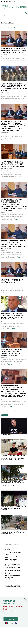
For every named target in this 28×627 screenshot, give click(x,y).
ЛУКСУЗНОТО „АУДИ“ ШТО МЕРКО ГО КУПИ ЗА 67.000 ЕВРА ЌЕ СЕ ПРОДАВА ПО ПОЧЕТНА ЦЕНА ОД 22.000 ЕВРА (13, 50)
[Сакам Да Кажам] (14, 10)
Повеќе (6, 61)
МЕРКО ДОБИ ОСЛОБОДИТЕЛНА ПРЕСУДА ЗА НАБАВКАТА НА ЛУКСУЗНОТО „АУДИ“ (12, 281)
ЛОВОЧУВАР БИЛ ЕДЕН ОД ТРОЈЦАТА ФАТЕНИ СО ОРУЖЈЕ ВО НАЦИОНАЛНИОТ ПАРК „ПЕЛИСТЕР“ (13, 508)
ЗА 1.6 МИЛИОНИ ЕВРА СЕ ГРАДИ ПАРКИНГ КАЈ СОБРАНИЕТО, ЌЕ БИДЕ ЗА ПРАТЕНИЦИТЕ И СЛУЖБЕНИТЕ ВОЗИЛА (13, 532)
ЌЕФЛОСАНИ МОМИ (6, 434)
